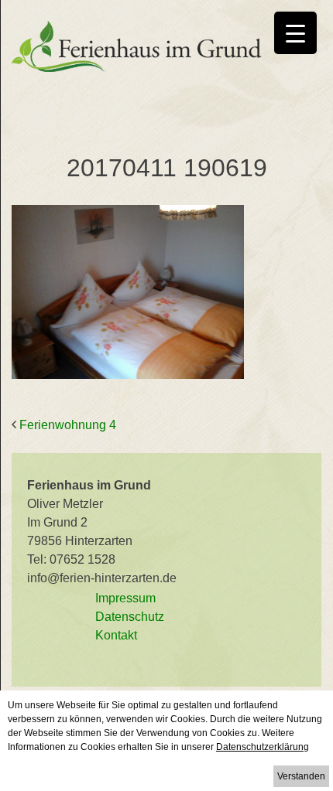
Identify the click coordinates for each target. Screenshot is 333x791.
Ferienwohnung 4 (67, 424)
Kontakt (116, 635)
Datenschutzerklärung (262, 747)
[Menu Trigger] (295, 33)
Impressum (125, 598)
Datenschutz (129, 616)
